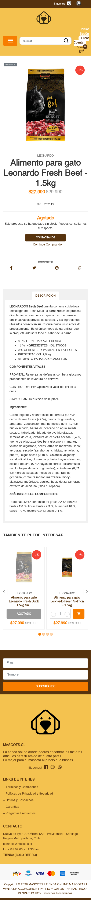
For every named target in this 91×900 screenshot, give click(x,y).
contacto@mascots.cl (17, 844)
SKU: (40, 204)
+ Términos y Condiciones (20, 787)
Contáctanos (45, 237)
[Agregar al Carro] (78, 614)
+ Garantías (11, 806)
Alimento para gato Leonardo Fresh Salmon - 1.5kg (67, 601)
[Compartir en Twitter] (34, 268)
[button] (40, 634)
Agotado (24, 613)
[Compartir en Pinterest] (57, 268)
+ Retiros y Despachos (18, 800)
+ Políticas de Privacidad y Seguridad (28, 793)
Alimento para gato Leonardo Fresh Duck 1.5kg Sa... (24, 601)
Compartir (45, 262)
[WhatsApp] (86, 4)
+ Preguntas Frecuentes (19, 813)
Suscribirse (45, 686)
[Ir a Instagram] (78, 4)
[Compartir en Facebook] (11, 268)
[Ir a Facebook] (68, 4)
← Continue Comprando (45, 244)
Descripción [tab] (45, 295)
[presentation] (4, 592)
